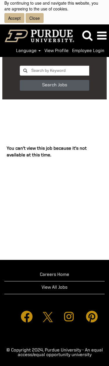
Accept (14, 18)
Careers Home (54, 274)
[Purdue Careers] (37, 35)
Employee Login (88, 51)
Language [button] (27, 51)
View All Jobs (54, 287)
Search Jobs (54, 85)
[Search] (87, 35)
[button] (101, 36)
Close (34, 18)
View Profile (56, 51)
